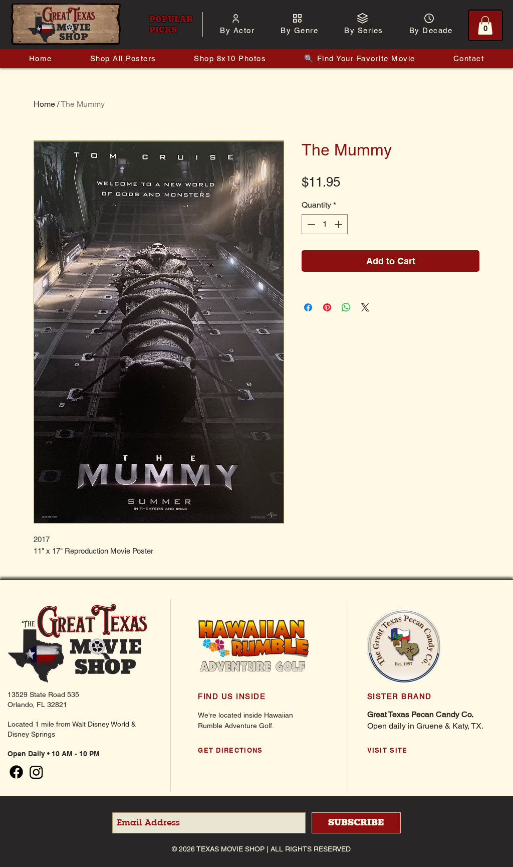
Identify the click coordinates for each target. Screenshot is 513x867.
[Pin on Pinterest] (327, 307)
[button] (237, 30)
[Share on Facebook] (308, 307)
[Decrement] (310, 224)
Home (44, 104)
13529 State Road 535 (43, 694)
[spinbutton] (324, 224)
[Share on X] (365, 307)
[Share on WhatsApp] (346, 307)
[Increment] (339, 224)
